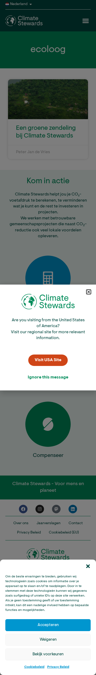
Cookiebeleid (34, 667)
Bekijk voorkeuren (48, 654)
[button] (88, 566)
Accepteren (48, 625)
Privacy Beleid (58, 667)
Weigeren (48, 640)
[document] (48, 337)
